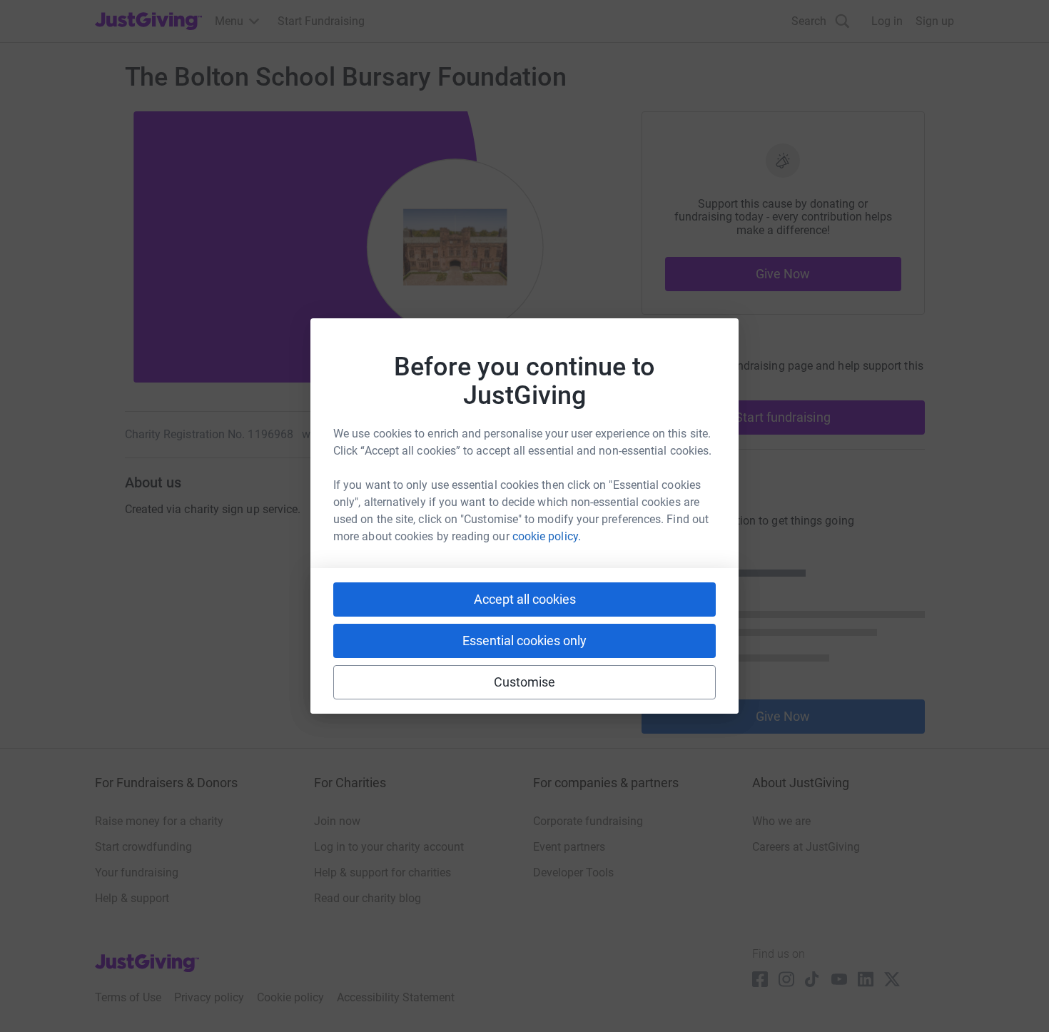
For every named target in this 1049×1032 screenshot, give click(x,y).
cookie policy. (546, 536)
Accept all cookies (525, 599)
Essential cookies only (524, 640)
